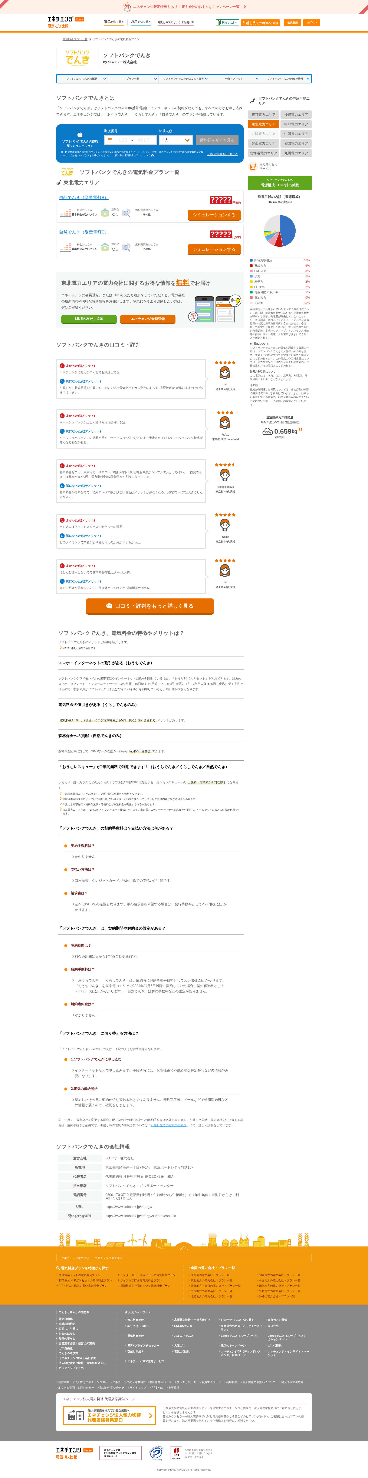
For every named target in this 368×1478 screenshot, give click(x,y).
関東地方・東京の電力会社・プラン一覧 (216, 1285)
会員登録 (293, 22)
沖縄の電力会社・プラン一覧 (277, 1296)
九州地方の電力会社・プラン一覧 (279, 1291)
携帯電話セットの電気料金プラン (79, 1275)
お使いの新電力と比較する (222, 154)
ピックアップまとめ (71, 1367)
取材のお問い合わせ (111, 1387)
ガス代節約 (275, 1345)
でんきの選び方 (68, 1353)
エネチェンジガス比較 (108, 1258)
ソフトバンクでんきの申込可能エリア (284, 101)
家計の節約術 (67, 1323)
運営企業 (63, 1382)
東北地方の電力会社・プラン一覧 (211, 1280)
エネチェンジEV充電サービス (145, 1361)
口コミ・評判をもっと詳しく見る (154, 606)
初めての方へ (229, 22)
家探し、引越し (68, 1328)
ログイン (312, 22)
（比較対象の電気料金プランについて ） (133, 155)
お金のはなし (67, 1333)
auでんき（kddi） (138, 1326)
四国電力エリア (296, 143)
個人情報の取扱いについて (259, 1382)
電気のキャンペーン (233, 1345)
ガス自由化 (66, 1348)
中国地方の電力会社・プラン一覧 (279, 1280)
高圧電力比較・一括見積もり (192, 1319)
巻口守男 (273, 1326)
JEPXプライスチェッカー (143, 1345)
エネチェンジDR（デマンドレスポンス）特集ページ (241, 1353)
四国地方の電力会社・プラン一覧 (279, 1285)
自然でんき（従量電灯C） (84, 232)
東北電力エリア (264, 124)
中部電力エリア (296, 124)
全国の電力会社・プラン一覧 (213, 1268)
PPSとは (157, 1387)
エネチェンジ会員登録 (148, 318)
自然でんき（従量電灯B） (84, 197)
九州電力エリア (296, 153)
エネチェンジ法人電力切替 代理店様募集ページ (141, 1382)
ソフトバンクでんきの (280, 183)
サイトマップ (138, 1387)
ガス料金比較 (135, 1319)
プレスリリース (186, 1382)
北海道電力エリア (263, 153)
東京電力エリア (264, 114)
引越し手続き (135, 1351)
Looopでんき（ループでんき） (240, 1335)
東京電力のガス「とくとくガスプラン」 (241, 1327)
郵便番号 (111, 131)
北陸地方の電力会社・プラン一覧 (211, 1296)
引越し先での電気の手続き (169, 1125)
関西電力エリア (264, 143)
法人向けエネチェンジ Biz (91, 1382)
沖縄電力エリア (296, 114)
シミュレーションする (214, 214)
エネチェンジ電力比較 (75, 1258)
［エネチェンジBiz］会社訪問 (77, 1358)
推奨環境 (173, 1387)
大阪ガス (179, 1345)
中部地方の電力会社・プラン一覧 (211, 1291)
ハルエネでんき (184, 1335)
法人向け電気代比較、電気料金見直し (82, 1363)
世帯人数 (165, 131)
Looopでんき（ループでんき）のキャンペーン (287, 1337)
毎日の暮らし (67, 1338)
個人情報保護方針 (292, 1382)
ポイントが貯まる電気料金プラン (141, 1280)
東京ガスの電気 (277, 1319)
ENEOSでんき (183, 1326)
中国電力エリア (296, 134)
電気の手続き (260, 23)
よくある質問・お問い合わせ (76, 1387)
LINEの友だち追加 (89, 318)
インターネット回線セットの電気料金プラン (148, 1275)
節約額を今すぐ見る (217, 140)
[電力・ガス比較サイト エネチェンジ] (66, 22)
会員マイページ (211, 1382)
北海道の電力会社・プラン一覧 (210, 1275)
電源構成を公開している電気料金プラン (145, 1285)
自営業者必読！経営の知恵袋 (77, 1343)
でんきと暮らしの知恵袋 (74, 1312)
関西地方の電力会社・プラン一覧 (279, 1275)
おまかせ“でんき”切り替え (237, 1319)
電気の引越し (182, 1351)
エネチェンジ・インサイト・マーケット (288, 1353)
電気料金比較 (135, 1335)
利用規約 (231, 1382)
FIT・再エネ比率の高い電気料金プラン (83, 1285)
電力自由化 (66, 1319)
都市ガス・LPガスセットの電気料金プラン (85, 1280)
